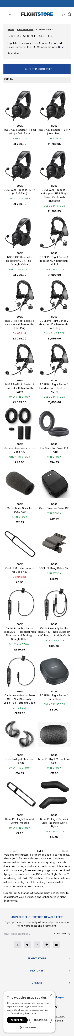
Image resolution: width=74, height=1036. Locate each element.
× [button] (51, 995)
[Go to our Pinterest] (46, 944)
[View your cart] (69, 14)
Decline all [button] (40, 1020)
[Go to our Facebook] (17, 944)
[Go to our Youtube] (56, 944)
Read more (30, 1013)
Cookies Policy (56, 1016)
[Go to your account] (63, 14)
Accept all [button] (17, 1020)
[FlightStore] (37, 14)
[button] (29, 1027)
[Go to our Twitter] (27, 944)
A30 (38, 874)
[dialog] (29, 1012)
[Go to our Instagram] (37, 944)
